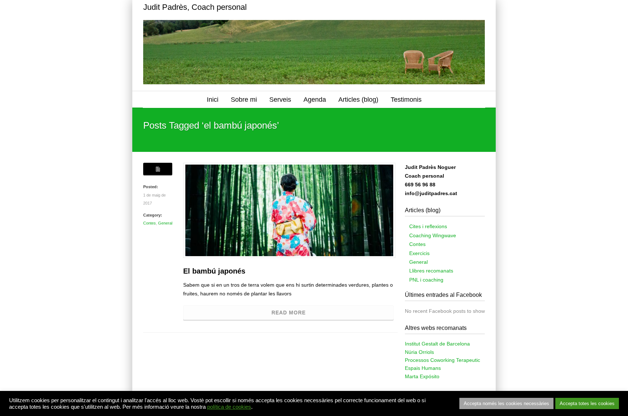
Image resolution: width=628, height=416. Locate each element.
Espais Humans (423, 368)
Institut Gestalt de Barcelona (437, 344)
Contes (149, 223)
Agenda (314, 99)
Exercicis (419, 253)
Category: (152, 215)
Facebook (434, 7)
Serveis (280, 99)
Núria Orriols (419, 352)
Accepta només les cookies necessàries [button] (506, 403)
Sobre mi (244, 99)
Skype (448, 7)
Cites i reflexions (428, 226)
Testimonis (406, 99)
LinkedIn (463, 7)
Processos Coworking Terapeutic (442, 360)
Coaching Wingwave (432, 235)
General (165, 223)
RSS (477, 7)
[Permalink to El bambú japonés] (289, 210)
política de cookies (229, 407)
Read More (288, 312)
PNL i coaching (426, 280)
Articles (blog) (358, 99)
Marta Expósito (422, 376)
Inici (212, 99)
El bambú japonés (214, 271)
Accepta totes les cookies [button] (587, 403)
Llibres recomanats (431, 271)
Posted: (150, 187)
